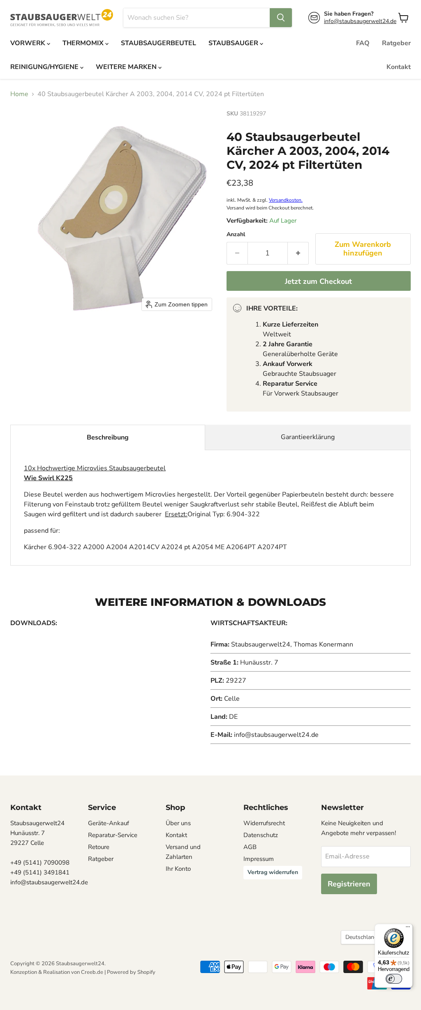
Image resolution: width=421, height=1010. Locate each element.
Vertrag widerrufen (273, 872)
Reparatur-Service (112, 835)
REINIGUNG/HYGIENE (45, 66)
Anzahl (236, 234)
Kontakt (398, 66)
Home (19, 94)
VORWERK (28, 43)
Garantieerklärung (308, 437)
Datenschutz (260, 835)
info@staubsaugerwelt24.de (360, 21)
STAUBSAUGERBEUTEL (158, 43)
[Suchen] (281, 17)
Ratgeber (396, 43)
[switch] (394, 979)
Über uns (178, 823)
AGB (250, 847)
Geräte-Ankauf (108, 823)
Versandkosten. (286, 200)
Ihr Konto (178, 869)
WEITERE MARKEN (127, 66)
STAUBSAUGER (234, 43)
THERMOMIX (83, 43)
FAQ (363, 43)
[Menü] (408, 929)
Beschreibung (108, 437)
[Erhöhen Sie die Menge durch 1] (298, 253)
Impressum (258, 859)
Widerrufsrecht (264, 823)
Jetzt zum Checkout (318, 281)
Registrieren (349, 884)
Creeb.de (92, 972)
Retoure (98, 847)
